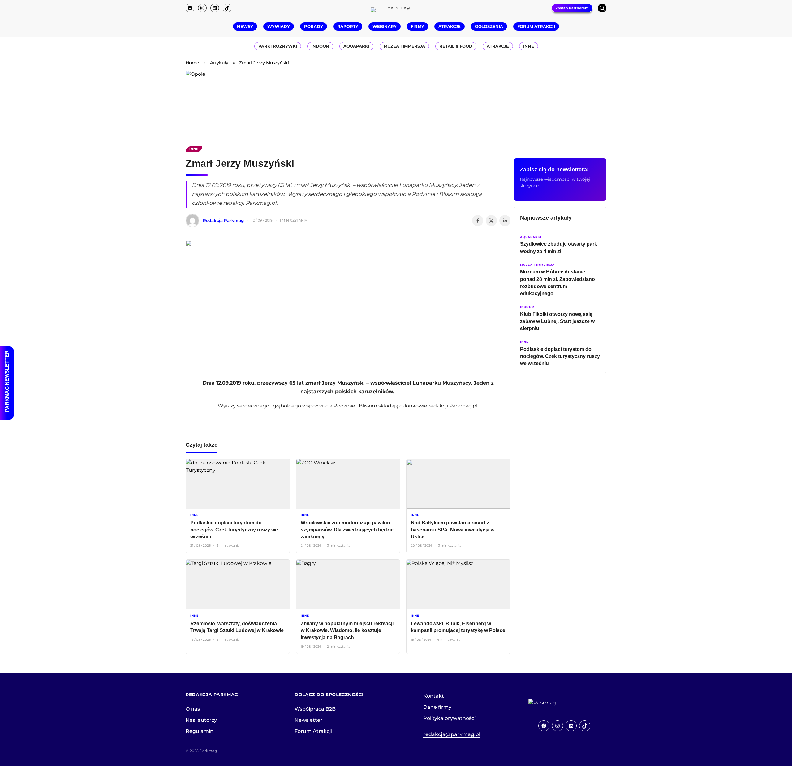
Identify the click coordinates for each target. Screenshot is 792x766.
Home (192, 63)
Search (602, 8)
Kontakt (433, 696)
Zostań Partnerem (572, 8)
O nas (193, 709)
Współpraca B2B (315, 709)
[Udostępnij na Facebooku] (477, 220)
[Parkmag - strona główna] (559, 703)
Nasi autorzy (201, 720)
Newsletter (308, 720)
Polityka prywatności (449, 718)
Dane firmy (437, 707)
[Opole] (396, 105)
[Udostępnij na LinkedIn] (504, 220)
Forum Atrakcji (313, 731)
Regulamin (199, 731)
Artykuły (219, 63)
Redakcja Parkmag (223, 220)
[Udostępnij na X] (491, 220)
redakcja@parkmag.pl (451, 734)
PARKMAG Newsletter (7, 381)
